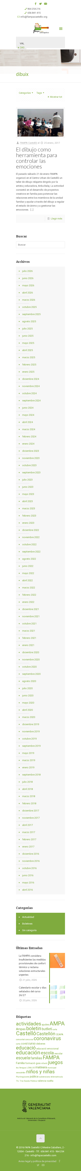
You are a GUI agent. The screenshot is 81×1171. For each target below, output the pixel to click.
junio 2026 (27, 278)
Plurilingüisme (22, 1077)
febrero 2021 (29, 638)
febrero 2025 (29, 364)
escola (47, 1053)
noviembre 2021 (31, 616)
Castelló (26, 1033)
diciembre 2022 (30, 530)
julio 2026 (27, 271)
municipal (51, 1067)
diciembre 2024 (30, 379)
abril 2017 (27, 825)
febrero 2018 (29, 803)
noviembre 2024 (31, 386)
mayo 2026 (28, 285)
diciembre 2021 (30, 609)
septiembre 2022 (31, 551)
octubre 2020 (29, 666)
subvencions (44, 1077)
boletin (33, 1028)
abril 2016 (27, 889)
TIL (17, 1081)
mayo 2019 (28, 753)
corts (18, 1044)
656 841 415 (34, 12)
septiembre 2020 (31, 673)
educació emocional (47, 1048)
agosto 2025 (29, 321)
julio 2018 (27, 781)
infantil (44, 1063)
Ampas (21, 1029)
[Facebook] (36, 3)
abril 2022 (27, 580)
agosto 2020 (29, 681)
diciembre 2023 (30, 450)
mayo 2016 (28, 882)
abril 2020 (27, 709)
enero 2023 (28, 522)
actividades (28, 1024)
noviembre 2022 (31, 537)
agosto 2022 (29, 558)
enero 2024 (28, 443)
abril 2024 (27, 422)
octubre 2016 (29, 868)
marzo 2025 (28, 357)
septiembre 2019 (31, 745)
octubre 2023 (29, 465)
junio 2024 (27, 407)
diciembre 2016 (30, 853)
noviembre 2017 (31, 817)
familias (36, 1058)
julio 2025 (27, 328)
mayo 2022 (28, 573)
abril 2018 (27, 789)
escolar (58, 1053)
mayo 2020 (28, 702)
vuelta (50, 1080)
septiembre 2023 (31, 472)
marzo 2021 (28, 630)
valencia (41, 1080)
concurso (29, 1039)
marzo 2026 (28, 299)
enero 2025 (28, 371)
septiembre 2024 (31, 400)
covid (24, 1043)
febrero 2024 (29, 436)
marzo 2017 (28, 832)
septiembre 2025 (31, 314)
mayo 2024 (28, 414)
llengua (22, 1067)
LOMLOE (31, 1067)
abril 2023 (27, 501)
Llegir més (56, 218)
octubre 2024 (29, 393)
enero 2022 (28, 602)
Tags (39, 92)
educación (28, 1052)
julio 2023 (27, 479)
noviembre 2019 (31, 731)
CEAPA (59, 1034)
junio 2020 (27, 695)
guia (38, 1063)
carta (55, 1029)
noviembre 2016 (31, 861)
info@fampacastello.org (34, 16)
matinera (41, 1067)
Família (20, 1063)
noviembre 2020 (31, 659)
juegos (55, 1062)
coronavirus (47, 1038)
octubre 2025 (29, 307)
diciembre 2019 (30, 724)
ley (17, 1067)
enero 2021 (28, 645)
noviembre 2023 (31, 458)
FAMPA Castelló (28, 142)
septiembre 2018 (31, 774)
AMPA (57, 1023)
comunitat (20, 1039)
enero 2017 (28, 846)
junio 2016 (27, 875)
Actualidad (28, 917)
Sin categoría (29, 930)
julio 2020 (27, 688)
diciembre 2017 (30, 810)
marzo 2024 (28, 429)
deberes (40, 1043)
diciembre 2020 (30, 652)
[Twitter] (41, 3)
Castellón (46, 1033)
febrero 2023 (29, 515)
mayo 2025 (28, 343)
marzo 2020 (28, 717)
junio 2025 (27, 335)
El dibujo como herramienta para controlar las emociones (36, 158)
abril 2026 (27, 292)
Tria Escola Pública (28, 1081)
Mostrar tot (56, 96)
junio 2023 (27, 486)
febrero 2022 (29, 594)
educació (26, 1048)
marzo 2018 (28, 796)
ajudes (45, 1024)
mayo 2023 (28, 494)
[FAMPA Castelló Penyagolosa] (40, 28)
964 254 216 (33, 8)
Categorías (25, 92)
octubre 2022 (29, 544)
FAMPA (51, 1057)
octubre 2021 (29, 623)
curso (32, 1043)
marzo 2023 (28, 508)
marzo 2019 (28, 760)
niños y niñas (40, 1071)
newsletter (21, 1072)
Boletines (27, 923)
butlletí (47, 1029)
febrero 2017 (29, 839)
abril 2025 (27, 350)
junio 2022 (27, 566)
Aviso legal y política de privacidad (37, 1161)
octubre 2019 (29, 738)
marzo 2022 (28, 587)
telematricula (57, 1077)
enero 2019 (28, 767)
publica (34, 1076)
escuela (23, 1058)
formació (30, 1063)
